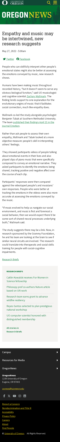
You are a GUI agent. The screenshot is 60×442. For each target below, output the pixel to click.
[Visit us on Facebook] (4, 396)
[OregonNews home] (26, 15)
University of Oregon (14, 433)
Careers (6, 420)
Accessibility (8, 412)
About (5, 424)
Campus (6, 352)
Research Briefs (10, 259)
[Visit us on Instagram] (19, 396)
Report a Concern (11, 404)
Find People (8, 428)
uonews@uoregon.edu (13, 388)
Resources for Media (13, 360)
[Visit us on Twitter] (9, 396)
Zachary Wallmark (36, 96)
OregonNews (9, 368)
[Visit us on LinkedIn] (24, 396)
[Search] (49, 3)
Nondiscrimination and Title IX (16, 408)
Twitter (10, 59)
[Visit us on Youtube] (14, 396)
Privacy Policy (8, 416)
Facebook (24, 59)
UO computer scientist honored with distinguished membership (26, 317)
